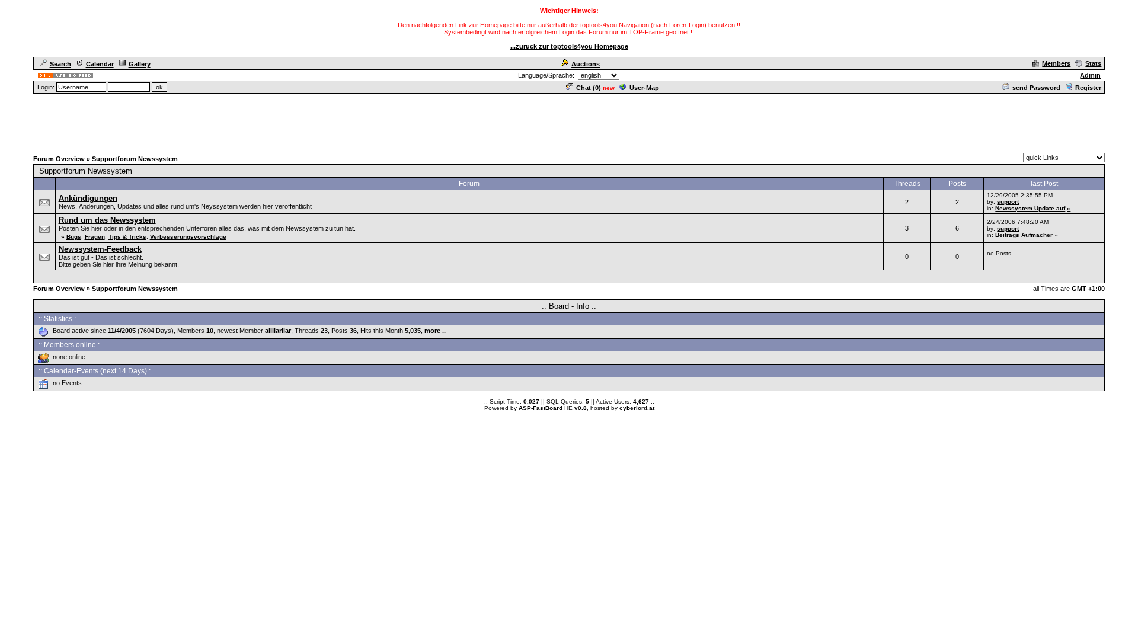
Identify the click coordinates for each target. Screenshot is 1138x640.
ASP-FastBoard (540, 408)
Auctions (585, 64)
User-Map (644, 87)
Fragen (95, 236)
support (1008, 202)
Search (60, 64)
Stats (1093, 63)
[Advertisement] (569, 121)
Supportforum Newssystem (85, 171)
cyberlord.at (636, 408)
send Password (1036, 87)
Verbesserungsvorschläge (188, 236)
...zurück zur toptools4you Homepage (569, 46)
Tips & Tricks (127, 236)
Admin (1090, 75)
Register (1088, 87)
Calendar (100, 64)
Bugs (73, 236)
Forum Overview (59, 158)
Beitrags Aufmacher (1024, 235)
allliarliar (278, 330)
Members (1056, 63)
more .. (435, 330)
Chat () (588, 87)
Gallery (140, 64)
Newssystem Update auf (1030, 208)
